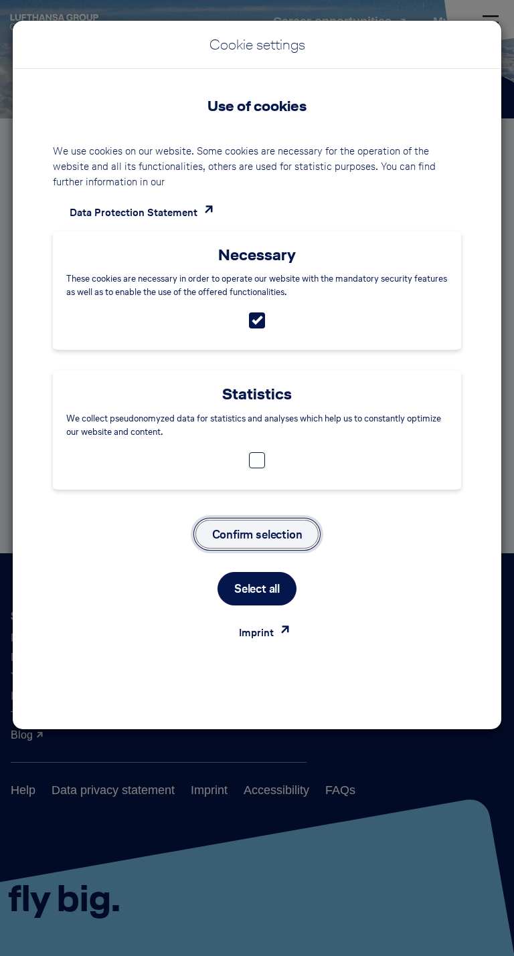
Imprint (256, 633)
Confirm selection (257, 534)
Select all (257, 588)
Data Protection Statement (133, 212)
